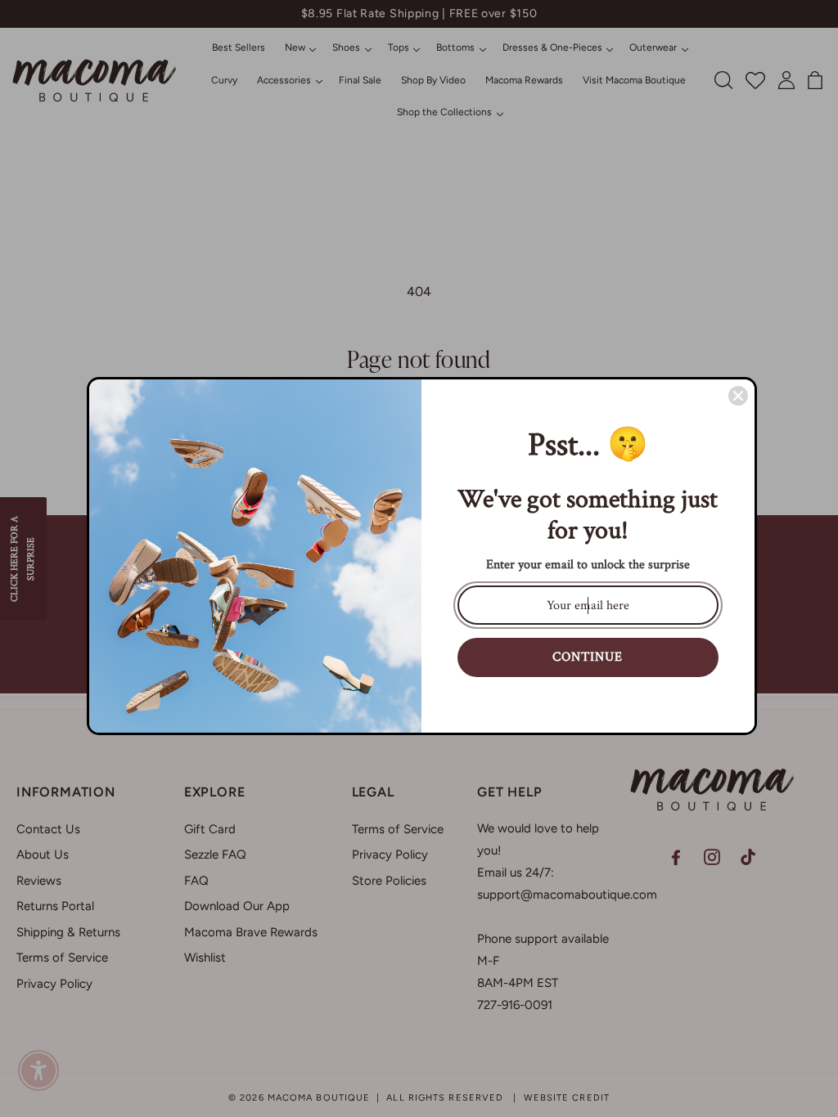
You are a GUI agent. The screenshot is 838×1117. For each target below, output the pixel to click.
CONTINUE (587, 657)
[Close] (738, 396)
